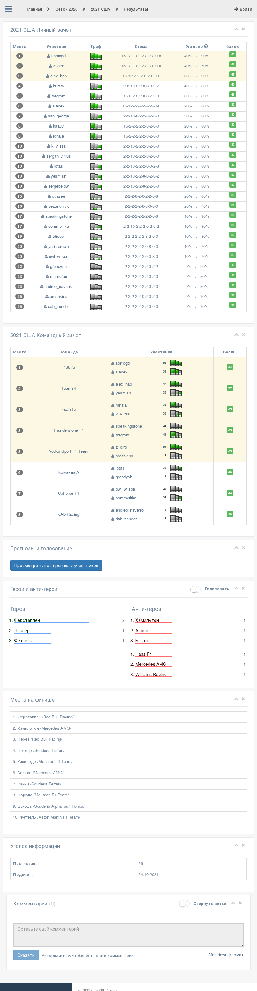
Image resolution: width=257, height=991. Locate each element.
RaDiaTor (68, 409)
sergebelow (58, 186)
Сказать (26, 955)
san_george (58, 116)
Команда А (68, 472)
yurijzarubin (58, 246)
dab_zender (58, 306)
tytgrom (59, 96)
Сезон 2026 (67, 9)
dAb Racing (68, 514)
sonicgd (58, 56)
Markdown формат (226, 954)
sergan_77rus (58, 156)
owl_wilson (58, 256)
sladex (59, 106)
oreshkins (58, 296)
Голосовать (216, 589)
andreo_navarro (58, 286)
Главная (35, 9)
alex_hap (58, 76)
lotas (58, 166)
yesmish (58, 176)
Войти (245, 9)
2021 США (101, 9)
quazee (58, 196)
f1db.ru (68, 367)
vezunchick (58, 206)
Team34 (68, 388)
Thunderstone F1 (68, 430)
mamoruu (58, 276)
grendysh (58, 266)
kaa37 (58, 126)
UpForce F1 (68, 493)
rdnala (58, 136)
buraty (58, 86)
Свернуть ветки (209, 903)
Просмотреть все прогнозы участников (56, 565)
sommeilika (58, 226)
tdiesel (59, 236)
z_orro (58, 66)
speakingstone (58, 216)
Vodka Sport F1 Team (68, 451)
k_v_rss (58, 146)
